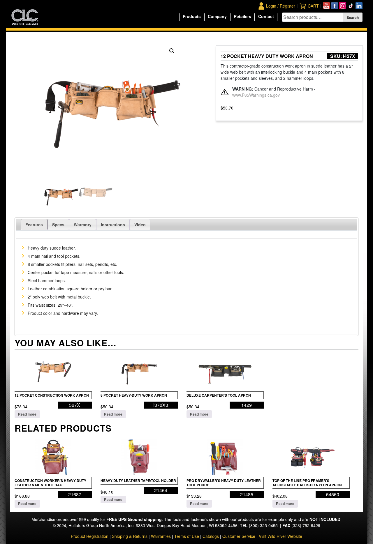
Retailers (242, 16)
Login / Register (280, 6)
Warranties (161, 536)
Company (217, 16)
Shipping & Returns (129, 536)
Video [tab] (140, 224)
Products (192, 16)
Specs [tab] (58, 224)
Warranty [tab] (83, 224)
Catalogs (211, 536)
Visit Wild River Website (280, 536)
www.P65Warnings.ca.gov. (256, 95)
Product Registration (89, 536)
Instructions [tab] (113, 224)
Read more (27, 414)
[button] (172, 51)
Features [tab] (34, 224)
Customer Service (238, 536)
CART (313, 6)
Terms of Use (186, 536)
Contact (266, 16)
